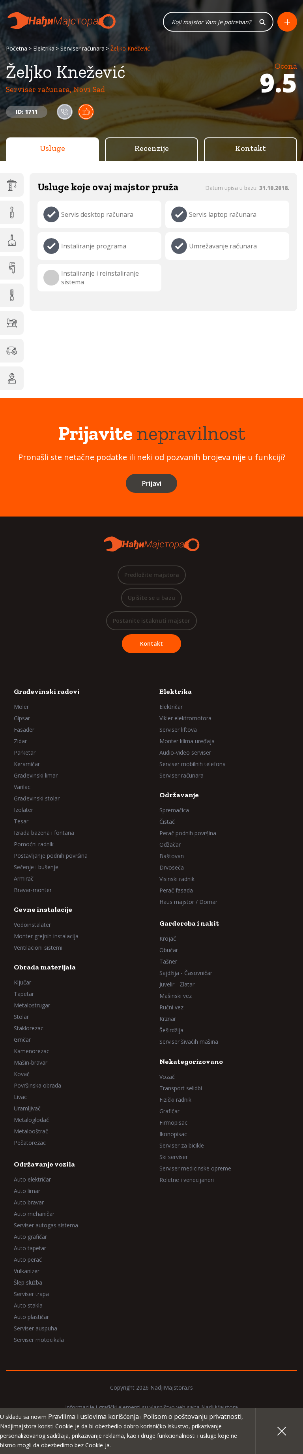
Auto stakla (28, 1305)
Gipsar (22, 718)
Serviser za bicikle (181, 1145)
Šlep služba (28, 1282)
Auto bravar (29, 1202)
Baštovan (171, 856)
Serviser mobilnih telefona (192, 764)
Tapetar (24, 994)
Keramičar (27, 764)
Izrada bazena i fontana (44, 832)
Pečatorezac (30, 1142)
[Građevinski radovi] (12, 185)
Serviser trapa (31, 1294)
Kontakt (250, 148)
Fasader (24, 729)
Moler (21, 706)
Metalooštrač (31, 1131)
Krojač (167, 938)
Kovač (22, 1074)
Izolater (23, 809)
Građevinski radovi (47, 691)
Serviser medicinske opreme (195, 1168)
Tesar (21, 821)
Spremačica (174, 810)
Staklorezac (28, 1028)
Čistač (167, 821)
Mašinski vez (175, 995)
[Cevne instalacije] (12, 268)
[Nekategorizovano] (12, 378)
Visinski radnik (177, 879)
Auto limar (27, 1191)
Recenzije (152, 148)
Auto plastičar (31, 1317)
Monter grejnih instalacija (46, 936)
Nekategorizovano (191, 1061)
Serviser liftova (178, 729)
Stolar (21, 1016)
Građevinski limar (36, 775)
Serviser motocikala (39, 1339)
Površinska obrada (37, 1085)
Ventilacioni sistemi (38, 947)
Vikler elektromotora (185, 718)
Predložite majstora (151, 575)
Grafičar (169, 1111)
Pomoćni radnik (34, 844)
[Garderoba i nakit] (12, 323)
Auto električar (32, 1179)
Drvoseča (171, 867)
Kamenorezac (31, 1051)
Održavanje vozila (44, 1164)
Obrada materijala (45, 967)
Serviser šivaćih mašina (188, 1041)
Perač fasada (176, 890)
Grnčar (22, 1039)
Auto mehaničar (34, 1213)
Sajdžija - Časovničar (185, 973)
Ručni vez (171, 1007)
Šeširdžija (171, 1030)
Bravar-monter (33, 890)
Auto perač (28, 1259)
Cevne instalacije (43, 909)
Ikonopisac (173, 1134)
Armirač (24, 878)
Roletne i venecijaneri (186, 1179)
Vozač (167, 1076)
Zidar (20, 741)
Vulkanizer (26, 1271)
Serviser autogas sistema (46, 1225)
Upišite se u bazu (151, 597)
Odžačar (170, 844)
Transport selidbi (180, 1088)
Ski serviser (173, 1157)
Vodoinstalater (32, 924)
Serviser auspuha (35, 1328)
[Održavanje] (12, 240)
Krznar (167, 1018)
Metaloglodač (31, 1119)
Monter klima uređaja (187, 741)
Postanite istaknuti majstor (151, 620)
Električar (171, 706)
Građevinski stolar (37, 798)
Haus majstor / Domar (188, 901)
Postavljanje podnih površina (51, 855)
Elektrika (43, 48)
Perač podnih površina (187, 833)
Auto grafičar (30, 1236)
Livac (20, 1097)
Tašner (168, 961)
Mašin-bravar (30, 1062)
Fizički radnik (175, 1099)
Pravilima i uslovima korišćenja (93, 1416)
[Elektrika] (12, 212)
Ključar (22, 982)
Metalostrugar (32, 1005)
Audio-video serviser (185, 752)
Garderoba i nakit (189, 923)
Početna (16, 48)
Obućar (168, 950)
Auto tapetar (30, 1248)
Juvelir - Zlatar (177, 984)
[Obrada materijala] (12, 295)
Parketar (25, 752)
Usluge (52, 148)
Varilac (22, 787)
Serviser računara (82, 48)
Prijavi (151, 483)
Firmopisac (173, 1122)
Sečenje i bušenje (36, 867)
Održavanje (179, 795)
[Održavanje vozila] (12, 351)
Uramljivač (27, 1108)
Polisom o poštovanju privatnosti (192, 1416)
